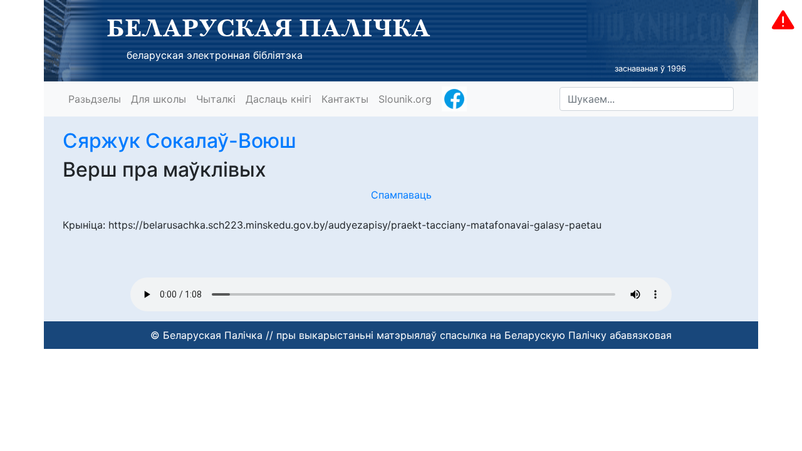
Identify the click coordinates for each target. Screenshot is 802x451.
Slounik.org (405, 99)
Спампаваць (401, 195)
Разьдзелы (94, 99)
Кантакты (344, 99)
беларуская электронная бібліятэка (215, 55)
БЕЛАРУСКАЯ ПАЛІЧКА (268, 27)
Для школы (158, 99)
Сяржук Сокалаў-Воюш (179, 140)
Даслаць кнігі (278, 99)
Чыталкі (216, 99)
